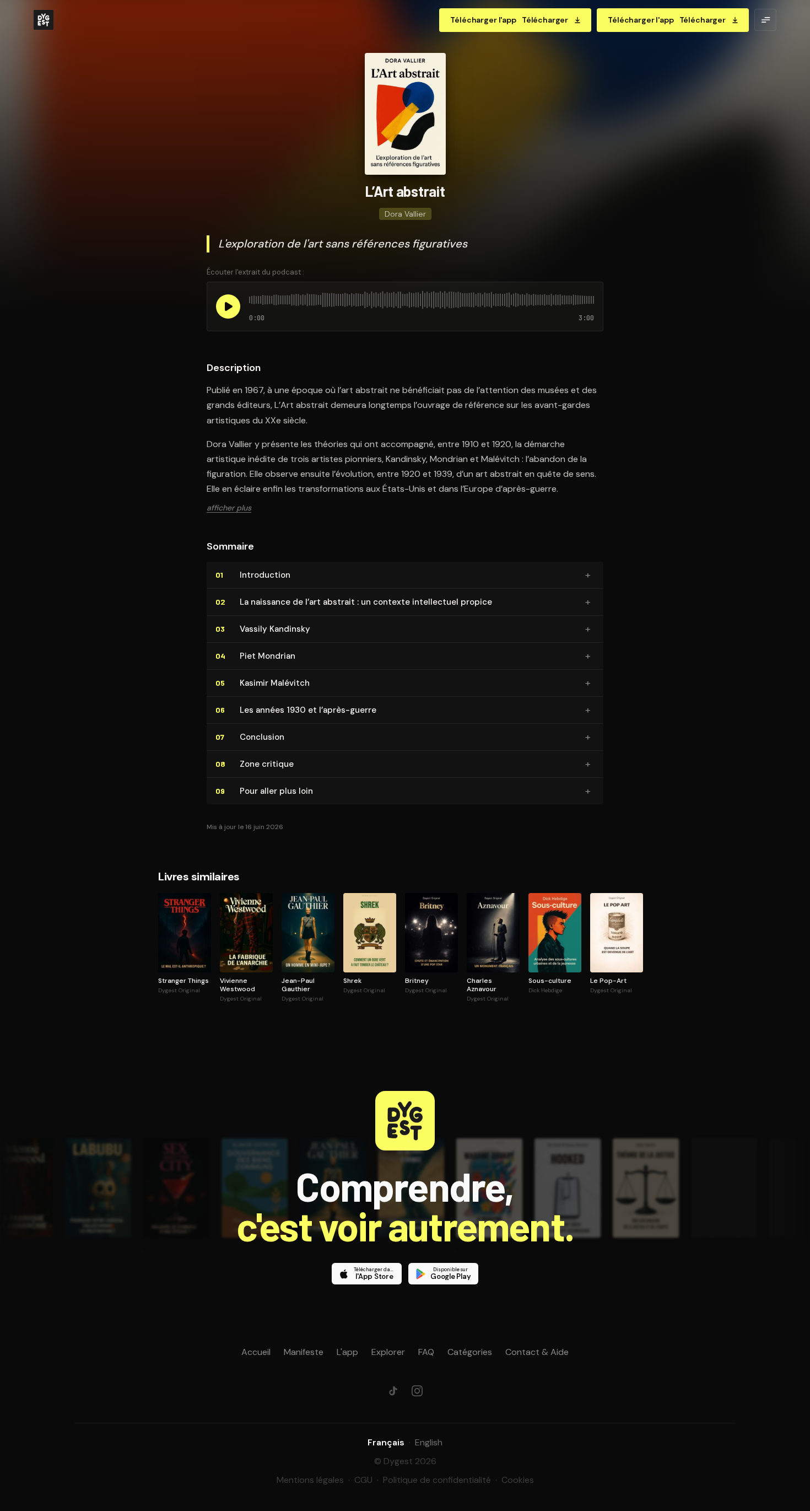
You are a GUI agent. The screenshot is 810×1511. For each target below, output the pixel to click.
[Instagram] (417, 1390)
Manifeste (303, 1352)
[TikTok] (392, 1390)
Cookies (517, 1480)
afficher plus (229, 508)
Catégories (469, 1352)
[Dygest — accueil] (43, 20)
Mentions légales (310, 1480)
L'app (347, 1352)
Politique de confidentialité (437, 1480)
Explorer (388, 1352)
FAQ (426, 1352)
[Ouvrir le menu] (765, 20)
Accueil (256, 1352)
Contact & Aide (537, 1352)
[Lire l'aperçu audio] (228, 306)
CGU (363, 1480)
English (428, 1442)
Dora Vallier (405, 214)
